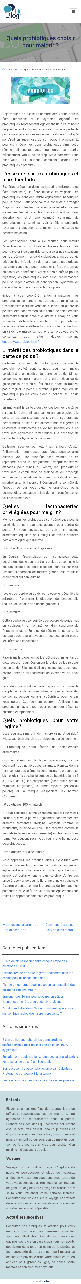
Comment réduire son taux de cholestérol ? (60, 927)
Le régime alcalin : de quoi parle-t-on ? (22, 927)
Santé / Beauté (14, 69)
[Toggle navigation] (73, 11)
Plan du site (40, 1281)
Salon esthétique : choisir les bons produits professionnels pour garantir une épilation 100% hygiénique (35, 1045)
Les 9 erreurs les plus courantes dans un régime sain (38, 1080)
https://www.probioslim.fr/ (20, 342)
